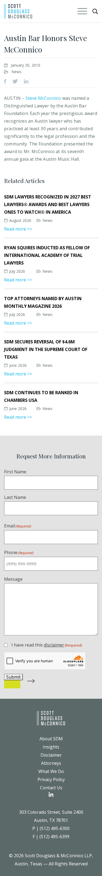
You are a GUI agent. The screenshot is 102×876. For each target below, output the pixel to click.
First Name (15, 472)
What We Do (51, 771)
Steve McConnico (43, 98)
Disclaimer (51, 755)
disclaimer (54, 645)
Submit (13, 677)
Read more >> (18, 229)
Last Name (15, 497)
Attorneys (51, 763)
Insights (51, 747)
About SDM (51, 739)
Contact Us (51, 788)
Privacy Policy (51, 779)
